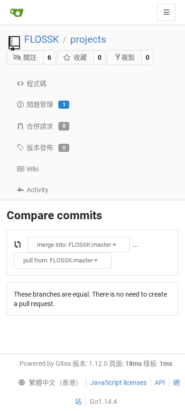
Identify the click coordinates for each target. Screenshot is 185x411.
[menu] (48, 382)
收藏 (80, 57)
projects (88, 39)
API (160, 382)
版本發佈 (46, 147)
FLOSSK (41, 39)
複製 (128, 57)
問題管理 (46, 104)
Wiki (32, 169)
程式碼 (36, 83)
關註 (30, 57)
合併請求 (46, 126)
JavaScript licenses (118, 382)
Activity (37, 190)
